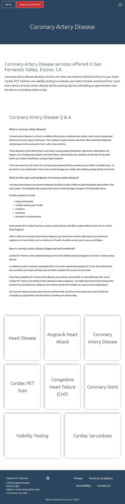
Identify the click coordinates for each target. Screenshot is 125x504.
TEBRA (75, 500)
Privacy (78, 478)
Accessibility (83, 485)
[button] (120, 5)
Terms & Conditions (101, 478)
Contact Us (103, 485)
